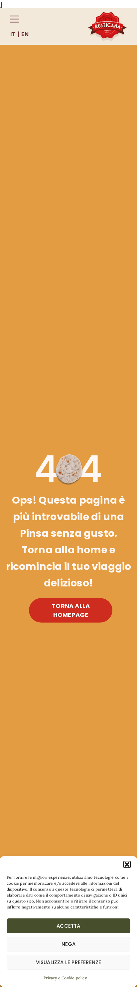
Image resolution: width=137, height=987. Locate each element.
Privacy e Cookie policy (65, 977)
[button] (127, 864)
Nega (69, 944)
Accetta (68, 925)
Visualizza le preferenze (68, 962)
